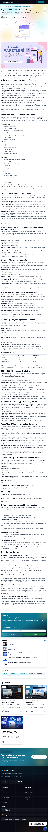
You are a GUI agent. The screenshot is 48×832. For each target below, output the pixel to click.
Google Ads (6, 675)
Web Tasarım (12, 673)
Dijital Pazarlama (23, 673)
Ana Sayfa (5, 6)
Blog (10, 6)
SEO (5, 673)
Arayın (14, 634)
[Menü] (46, 2)
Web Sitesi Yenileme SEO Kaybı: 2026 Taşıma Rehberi (10, 701)
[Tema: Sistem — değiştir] (36, 2)
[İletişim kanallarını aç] (45, 829)
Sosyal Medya (40, 673)
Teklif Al (41, 1)
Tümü (45, 640)
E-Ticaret (32, 673)
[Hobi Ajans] (7, 2)
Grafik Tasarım (15, 675)
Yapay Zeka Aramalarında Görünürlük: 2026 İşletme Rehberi (11, 732)
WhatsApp (36, 634)
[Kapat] (45, 823)
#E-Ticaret (7, 610)
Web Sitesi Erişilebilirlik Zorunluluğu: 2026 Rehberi (36, 701)
